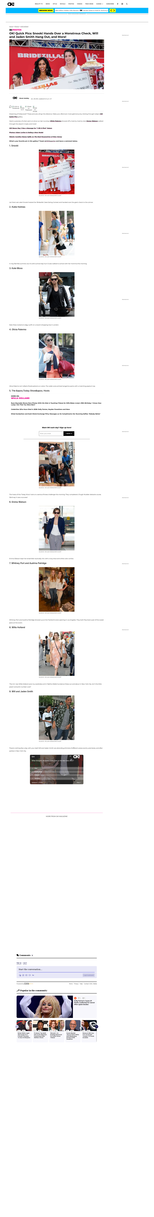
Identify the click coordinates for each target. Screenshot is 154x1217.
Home (11, 26)
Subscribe (110, 4)
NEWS (48, 4)
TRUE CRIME (89, 4)
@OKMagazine (50, 141)
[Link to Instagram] (122, 4)
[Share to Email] (35, 107)
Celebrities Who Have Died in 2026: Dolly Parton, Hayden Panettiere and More (40, 409)
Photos (17, 26)
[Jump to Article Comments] (10, 107)
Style (55, 4)
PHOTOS (71, 4)
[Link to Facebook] (117, 4)
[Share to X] (22, 107)
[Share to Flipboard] (28, 107)
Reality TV (39, 4)
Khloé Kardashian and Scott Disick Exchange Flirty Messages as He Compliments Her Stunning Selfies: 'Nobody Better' (55, 414)
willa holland (24, 26)
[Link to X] (127, 4)
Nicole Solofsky (24, 98)
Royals (62, 4)
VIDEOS (79, 4)
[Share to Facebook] (15, 107)
